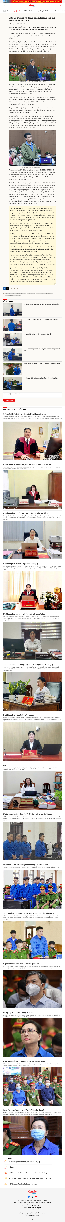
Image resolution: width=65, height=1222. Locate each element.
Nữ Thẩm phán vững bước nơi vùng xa (18, 715)
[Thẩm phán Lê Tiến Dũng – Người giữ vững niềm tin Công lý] (32, 691)
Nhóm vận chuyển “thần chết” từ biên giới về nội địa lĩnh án (27, 814)
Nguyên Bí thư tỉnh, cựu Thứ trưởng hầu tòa (21, 964)
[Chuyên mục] (4, 6)
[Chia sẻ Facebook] (4, 288)
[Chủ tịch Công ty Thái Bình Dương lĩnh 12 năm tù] (12, 325)
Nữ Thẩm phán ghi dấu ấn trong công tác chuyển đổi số (25, 513)
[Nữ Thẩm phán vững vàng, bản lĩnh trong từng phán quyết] (32, 489)
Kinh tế (26, 11)
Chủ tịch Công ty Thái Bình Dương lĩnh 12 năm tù (41, 319)
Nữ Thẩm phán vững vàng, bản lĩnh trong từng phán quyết (27, 464)
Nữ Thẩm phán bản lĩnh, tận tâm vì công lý (20, 564)
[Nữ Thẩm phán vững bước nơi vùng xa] (32, 741)
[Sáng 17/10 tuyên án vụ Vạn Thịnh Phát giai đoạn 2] (32, 1135)
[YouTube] (36, 1196)
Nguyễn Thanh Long (20, 293)
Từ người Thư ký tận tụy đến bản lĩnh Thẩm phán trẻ (24, 414)
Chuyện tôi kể (44, 11)
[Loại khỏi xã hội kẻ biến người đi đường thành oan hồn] (32, 889)
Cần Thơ (6, 765)
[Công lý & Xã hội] (32, 5)
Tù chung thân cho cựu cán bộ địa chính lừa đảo (40, 378)
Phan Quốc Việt (31, 293)
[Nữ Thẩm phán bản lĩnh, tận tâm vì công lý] (32, 590)
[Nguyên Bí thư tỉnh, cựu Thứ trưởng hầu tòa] (32, 989)
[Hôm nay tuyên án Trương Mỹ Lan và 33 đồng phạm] (32, 1086)
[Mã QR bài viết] (17, 288)
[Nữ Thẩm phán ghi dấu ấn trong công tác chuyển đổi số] (32, 540)
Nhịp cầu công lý (54, 11)
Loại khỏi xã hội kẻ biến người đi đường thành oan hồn (25, 865)
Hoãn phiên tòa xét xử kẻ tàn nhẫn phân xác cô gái (41, 363)
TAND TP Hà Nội (10, 293)
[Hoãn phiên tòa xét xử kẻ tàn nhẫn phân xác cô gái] (12, 369)
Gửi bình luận (9, 400)
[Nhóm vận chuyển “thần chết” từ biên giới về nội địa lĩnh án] (32, 841)
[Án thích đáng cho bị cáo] (12, 354)
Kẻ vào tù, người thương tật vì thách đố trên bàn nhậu (41, 304)
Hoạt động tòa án (17, 11)
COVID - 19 (17, 295)
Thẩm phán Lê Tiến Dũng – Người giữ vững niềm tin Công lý (28, 665)
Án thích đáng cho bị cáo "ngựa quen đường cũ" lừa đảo (41, 350)
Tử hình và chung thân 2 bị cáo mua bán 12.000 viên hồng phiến (29, 913)
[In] (14, 288)
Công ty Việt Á (9, 295)
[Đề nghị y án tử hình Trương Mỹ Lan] (32, 1037)
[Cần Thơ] (32, 790)
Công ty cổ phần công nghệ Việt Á (45, 293)
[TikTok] (32, 1196)
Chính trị (8, 11)
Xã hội (30, 11)
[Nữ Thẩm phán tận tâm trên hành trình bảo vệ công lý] (32, 641)
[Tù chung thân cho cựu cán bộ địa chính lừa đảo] (12, 383)
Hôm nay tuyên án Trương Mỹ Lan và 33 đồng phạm (24, 1061)
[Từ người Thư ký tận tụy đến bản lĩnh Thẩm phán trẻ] (32, 441)
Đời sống (36, 11)
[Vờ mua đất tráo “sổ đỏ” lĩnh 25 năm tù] (12, 339)
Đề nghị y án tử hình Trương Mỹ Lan (18, 1013)
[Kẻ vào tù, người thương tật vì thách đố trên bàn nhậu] (12, 309)
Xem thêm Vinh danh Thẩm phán (14, 409)
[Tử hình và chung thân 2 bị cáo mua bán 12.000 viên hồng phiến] (32, 940)
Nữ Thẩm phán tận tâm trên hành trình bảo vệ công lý (25, 614)
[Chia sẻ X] (7, 288)
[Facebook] (28, 1196)
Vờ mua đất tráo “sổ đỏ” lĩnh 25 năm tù (37, 334)
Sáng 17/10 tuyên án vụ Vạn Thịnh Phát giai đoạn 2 (23, 1110)
